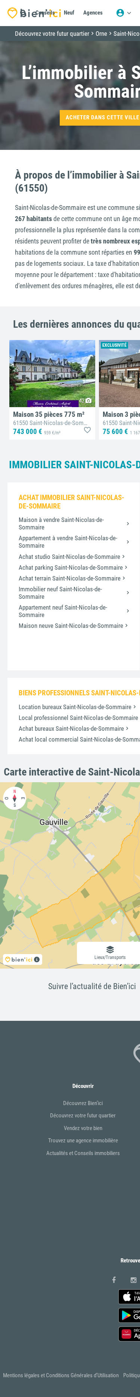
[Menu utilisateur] (123, 13)
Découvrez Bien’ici (83, 1103)
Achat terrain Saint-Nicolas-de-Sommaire (70, 578)
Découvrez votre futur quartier (83, 1115)
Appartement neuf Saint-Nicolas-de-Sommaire (63, 611)
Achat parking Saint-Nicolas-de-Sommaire (71, 567)
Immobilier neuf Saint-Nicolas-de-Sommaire (60, 592)
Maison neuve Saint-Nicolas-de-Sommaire (71, 625)
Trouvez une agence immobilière (83, 1140)
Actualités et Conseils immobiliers (83, 1153)
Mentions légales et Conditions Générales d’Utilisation (61, 1375)
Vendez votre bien (83, 1128)
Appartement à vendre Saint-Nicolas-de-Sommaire (68, 541)
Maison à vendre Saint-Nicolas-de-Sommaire (61, 523)
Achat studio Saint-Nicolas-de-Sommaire (69, 556)
